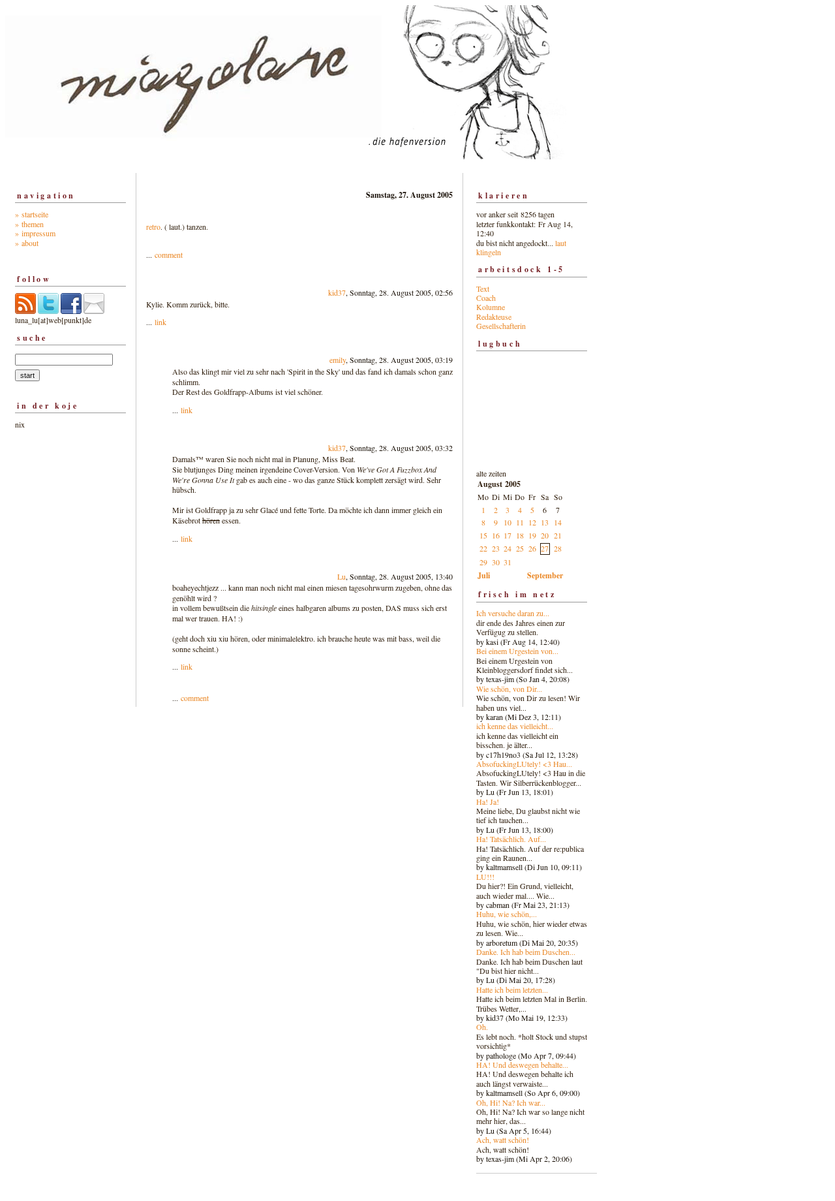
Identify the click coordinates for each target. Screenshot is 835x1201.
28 (558, 548)
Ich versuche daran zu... (512, 613)
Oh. (482, 1027)
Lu (341, 576)
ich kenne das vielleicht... (514, 726)
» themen (29, 224)
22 (483, 548)
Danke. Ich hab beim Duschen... (525, 951)
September (545, 575)
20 (545, 535)
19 (532, 535)
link (160, 322)
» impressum (35, 233)
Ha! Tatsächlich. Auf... (511, 839)
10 (507, 522)
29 (483, 562)
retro (153, 226)
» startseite (31, 214)
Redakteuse (493, 316)
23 (496, 548)
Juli (484, 575)
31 (507, 562)
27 (545, 548)
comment (169, 254)
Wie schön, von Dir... (509, 688)
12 (532, 522)
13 (545, 522)
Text (482, 288)
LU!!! (485, 876)
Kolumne (490, 307)
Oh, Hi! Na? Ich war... (510, 1102)
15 (483, 535)
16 (496, 535)
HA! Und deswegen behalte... (522, 1064)
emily (337, 359)
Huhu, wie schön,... (506, 914)
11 (520, 522)
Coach (486, 297)
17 (507, 535)
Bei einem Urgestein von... (517, 651)
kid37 (337, 292)
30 (496, 562)
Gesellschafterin (501, 325)
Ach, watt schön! (502, 1139)
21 (558, 535)
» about (26, 243)
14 (558, 522)
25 (520, 548)
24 (507, 548)
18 (520, 535)
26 (532, 548)
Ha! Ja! (487, 801)
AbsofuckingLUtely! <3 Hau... (524, 763)
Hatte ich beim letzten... (512, 989)
